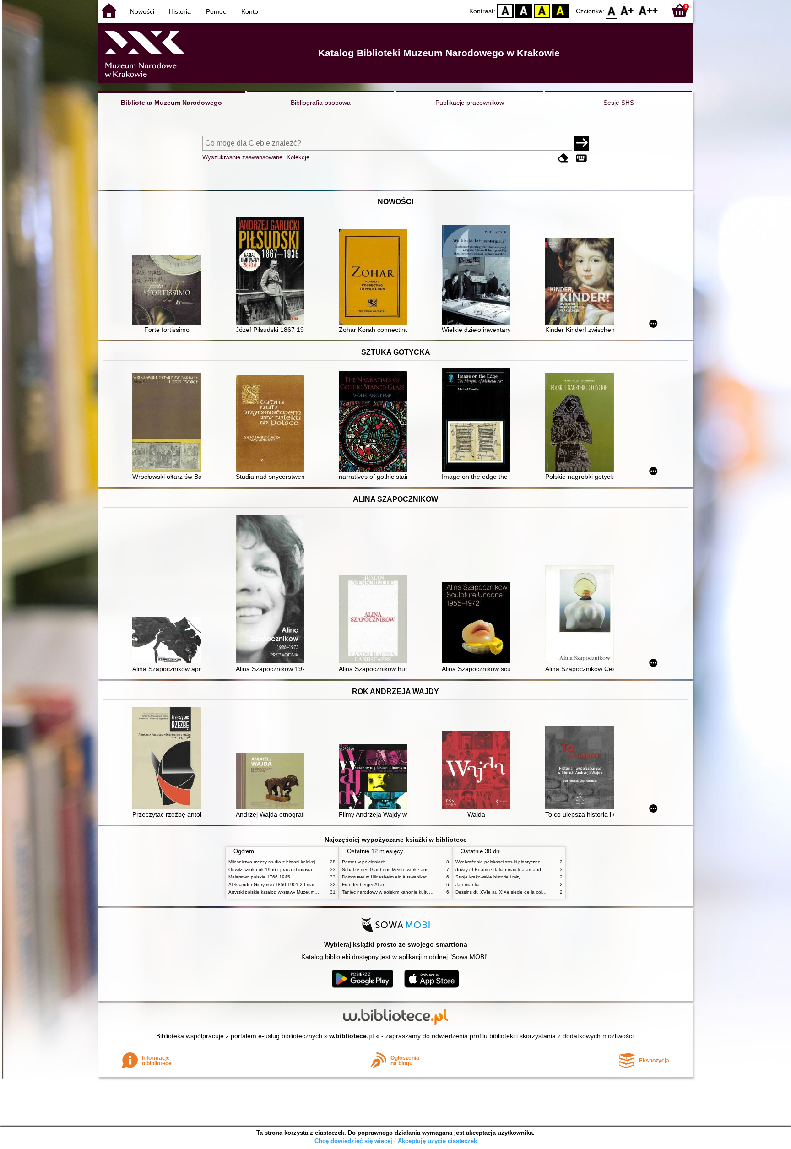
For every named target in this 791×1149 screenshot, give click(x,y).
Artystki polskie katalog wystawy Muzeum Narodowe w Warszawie (297, 891)
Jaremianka (467, 884)
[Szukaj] (581, 143)
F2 (648, 10)
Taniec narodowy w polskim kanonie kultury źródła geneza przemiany (414, 891)
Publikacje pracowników (469, 102)
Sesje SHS (618, 102)
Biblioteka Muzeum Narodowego (171, 102)
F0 (611, 10)
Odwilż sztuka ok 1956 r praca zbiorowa (270, 869)
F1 (627, 10)
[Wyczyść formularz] (563, 158)
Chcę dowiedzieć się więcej (353, 1141)
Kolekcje (298, 157)
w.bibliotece (351, 1036)
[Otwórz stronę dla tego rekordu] (169, 290)
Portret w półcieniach (364, 861)
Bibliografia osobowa (321, 102)
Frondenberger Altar (363, 884)
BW (524, 10)
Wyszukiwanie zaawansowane (242, 157)
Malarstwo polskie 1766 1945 (259, 876)
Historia (180, 11)
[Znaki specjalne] (581, 158)
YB (542, 10)
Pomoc (216, 11)
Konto (249, 11)
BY (560, 10)
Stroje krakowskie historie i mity (487, 876)
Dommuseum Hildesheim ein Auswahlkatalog (389, 876)
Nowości (142, 11)
